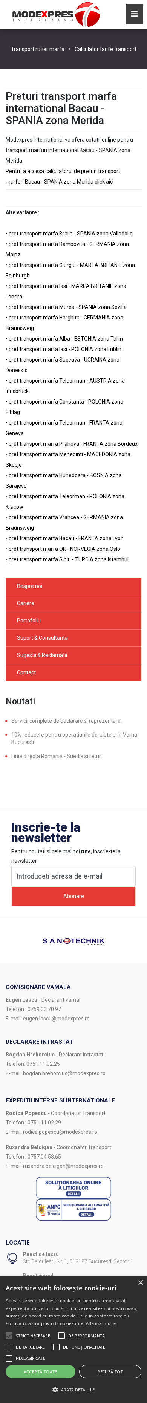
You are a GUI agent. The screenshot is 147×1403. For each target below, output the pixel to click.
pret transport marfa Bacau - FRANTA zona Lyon (66, 538)
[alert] (73, 1339)
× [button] (140, 1283)
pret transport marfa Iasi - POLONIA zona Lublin (65, 349)
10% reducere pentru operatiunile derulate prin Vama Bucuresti (74, 738)
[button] (9, 1335)
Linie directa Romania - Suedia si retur (56, 756)
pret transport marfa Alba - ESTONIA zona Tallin (66, 339)
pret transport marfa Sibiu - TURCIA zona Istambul (69, 559)
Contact (26, 672)
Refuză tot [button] (110, 1371)
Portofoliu (29, 621)
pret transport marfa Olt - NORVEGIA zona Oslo (64, 549)
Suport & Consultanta (42, 638)
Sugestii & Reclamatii (42, 655)
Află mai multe (101, 1323)
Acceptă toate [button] (40, 1371)
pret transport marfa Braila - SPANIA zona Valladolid (71, 234)
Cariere (25, 603)
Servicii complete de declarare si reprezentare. (66, 721)
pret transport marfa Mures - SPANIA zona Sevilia (68, 307)
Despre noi (29, 586)
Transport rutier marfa (37, 49)
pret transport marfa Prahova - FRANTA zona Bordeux (73, 444)
